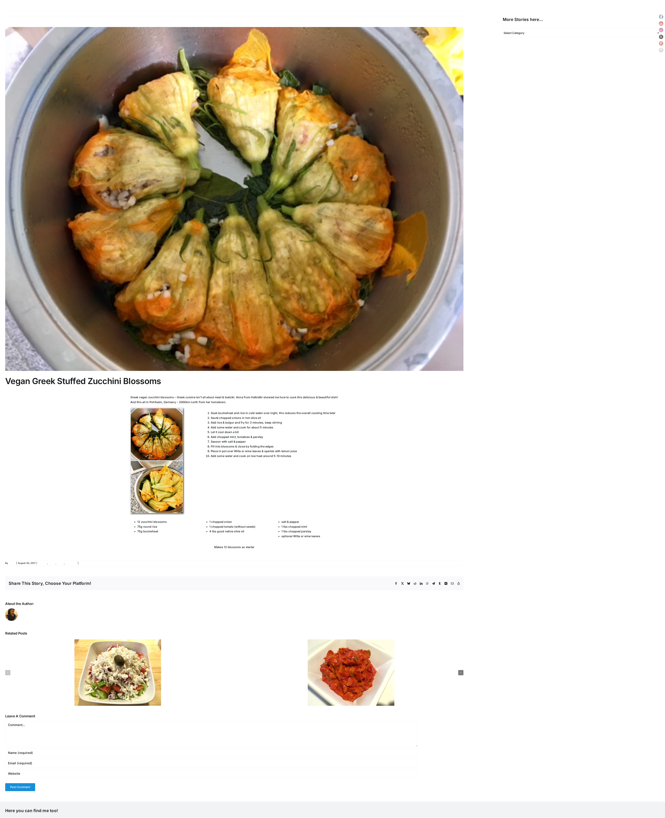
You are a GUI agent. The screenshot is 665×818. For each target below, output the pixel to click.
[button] (7, 672)
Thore (12, 563)
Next (457, 13)
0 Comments (87, 563)
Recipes (42, 563)
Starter (52, 563)
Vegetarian (71, 563)
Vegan (60, 563)
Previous (445, 13)
